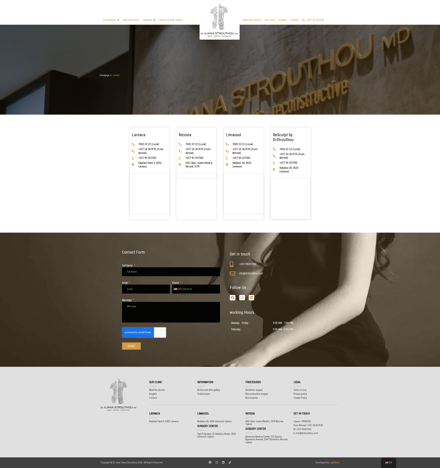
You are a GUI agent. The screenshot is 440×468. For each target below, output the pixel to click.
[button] (111, 20)
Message (127, 300)
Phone (176, 282)
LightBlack (334, 462)
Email (125, 282)
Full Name (127, 265)
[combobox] (176, 289)
